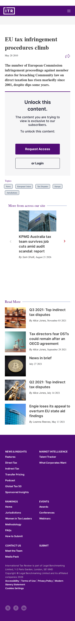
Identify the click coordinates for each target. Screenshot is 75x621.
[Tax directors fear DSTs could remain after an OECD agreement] (15, 341)
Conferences (47, 512)
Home (8, 507)
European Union (24, 186)
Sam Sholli (28, 257)
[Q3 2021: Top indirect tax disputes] (15, 317)
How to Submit (14, 536)
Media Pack (12, 556)
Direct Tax (11, 463)
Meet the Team (13, 551)
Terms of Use (28, 580)
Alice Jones (39, 320)
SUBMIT (44, 545)
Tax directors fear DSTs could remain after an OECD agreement (49, 339)
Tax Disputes (42, 186)
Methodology (13, 524)
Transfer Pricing (14, 474)
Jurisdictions (12, 192)
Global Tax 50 (13, 486)
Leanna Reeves (41, 421)
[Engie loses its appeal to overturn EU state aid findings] (15, 414)
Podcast (10, 480)
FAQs (8, 530)
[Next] (64, 241)
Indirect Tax (12, 468)
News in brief (40, 358)
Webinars (45, 518)
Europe (58, 186)
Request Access (37, 149)
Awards (43, 507)
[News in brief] (15, 366)
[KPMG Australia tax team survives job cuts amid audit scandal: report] (37, 220)
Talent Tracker (47, 457)
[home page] (9, 10)
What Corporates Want (52, 463)
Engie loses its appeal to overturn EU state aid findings (49, 411)
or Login (37, 163)
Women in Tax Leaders (18, 518)
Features (10, 457)
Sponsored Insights (17, 492)
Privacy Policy (45, 580)
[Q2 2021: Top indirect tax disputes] (15, 390)
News (8, 186)
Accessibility (12, 580)
